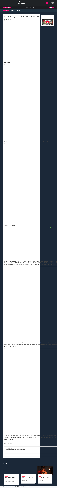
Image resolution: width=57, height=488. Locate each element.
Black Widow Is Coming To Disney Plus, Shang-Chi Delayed (15, 449)
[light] (51, 3)
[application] (47, 22)
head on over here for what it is (39, 342)
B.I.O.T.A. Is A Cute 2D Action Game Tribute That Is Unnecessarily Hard (10, 479)
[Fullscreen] (51, 24)
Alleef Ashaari (7, 19)
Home (27, 7)
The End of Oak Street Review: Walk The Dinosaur (18, 10)
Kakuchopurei (22, 3)
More (30, 7)
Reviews (6, 476)
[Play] (43, 24)
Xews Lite (27, 486)
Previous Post (9, 448)
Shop (33, 7)
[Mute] (50, 24)
